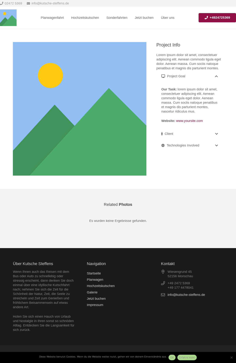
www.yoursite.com (189, 121)
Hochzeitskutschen (101, 286)
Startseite (94, 273)
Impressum (95, 305)
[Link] (8, 17)
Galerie (92, 292)
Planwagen (95, 279)
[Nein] (231, 357)
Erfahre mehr (187, 357)
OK (172, 357)
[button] (130, 18)
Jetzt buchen (96, 298)
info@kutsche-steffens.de (186, 295)
